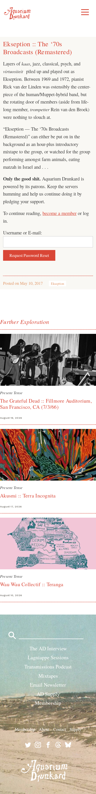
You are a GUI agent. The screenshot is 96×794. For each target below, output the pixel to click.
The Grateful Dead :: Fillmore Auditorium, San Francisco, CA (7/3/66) (46, 403)
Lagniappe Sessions (48, 657)
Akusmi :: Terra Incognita (28, 495)
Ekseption (57, 283)
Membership (48, 702)
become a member (59, 213)
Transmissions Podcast (48, 666)
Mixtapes (48, 675)
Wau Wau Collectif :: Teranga (31, 584)
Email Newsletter (48, 684)
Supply (75, 729)
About (44, 729)
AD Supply (48, 693)
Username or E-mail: (22, 232)
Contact (59, 729)
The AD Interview (48, 648)
